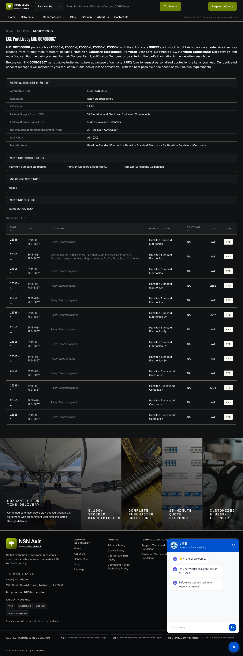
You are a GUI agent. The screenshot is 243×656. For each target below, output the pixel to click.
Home (12, 17)
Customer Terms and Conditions (154, 556)
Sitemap (86, 17)
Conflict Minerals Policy (118, 557)
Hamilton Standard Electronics (105, 145)
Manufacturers (52, 17)
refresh (233, 545)
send (232, 627)
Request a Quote (222, 6)
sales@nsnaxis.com (18, 579)
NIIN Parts (23, 31)
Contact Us (121, 17)
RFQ (228, 242)
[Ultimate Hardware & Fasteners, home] (17, 6)
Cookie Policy (116, 550)
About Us (103, 17)
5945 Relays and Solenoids (104, 122)
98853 (13, 187)
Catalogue (27, 17)
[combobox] (112, 6)
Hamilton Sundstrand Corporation (187, 145)
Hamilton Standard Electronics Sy (145, 145)
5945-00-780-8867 (21, 208)
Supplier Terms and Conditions (153, 547)
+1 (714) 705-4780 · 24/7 (21, 573)
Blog (73, 17)
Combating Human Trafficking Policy (119, 566)
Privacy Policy (116, 545)
